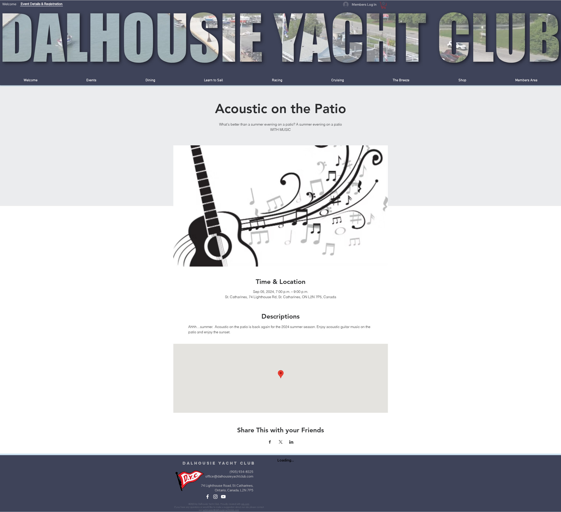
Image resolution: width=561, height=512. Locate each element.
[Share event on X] (281, 442)
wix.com (245, 504)
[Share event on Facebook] (270, 442)
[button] (384, 5)
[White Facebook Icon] (207, 496)
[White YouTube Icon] (223, 496)
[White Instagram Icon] (215, 496)
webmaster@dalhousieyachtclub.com (221, 510)
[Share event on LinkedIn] (291, 442)
